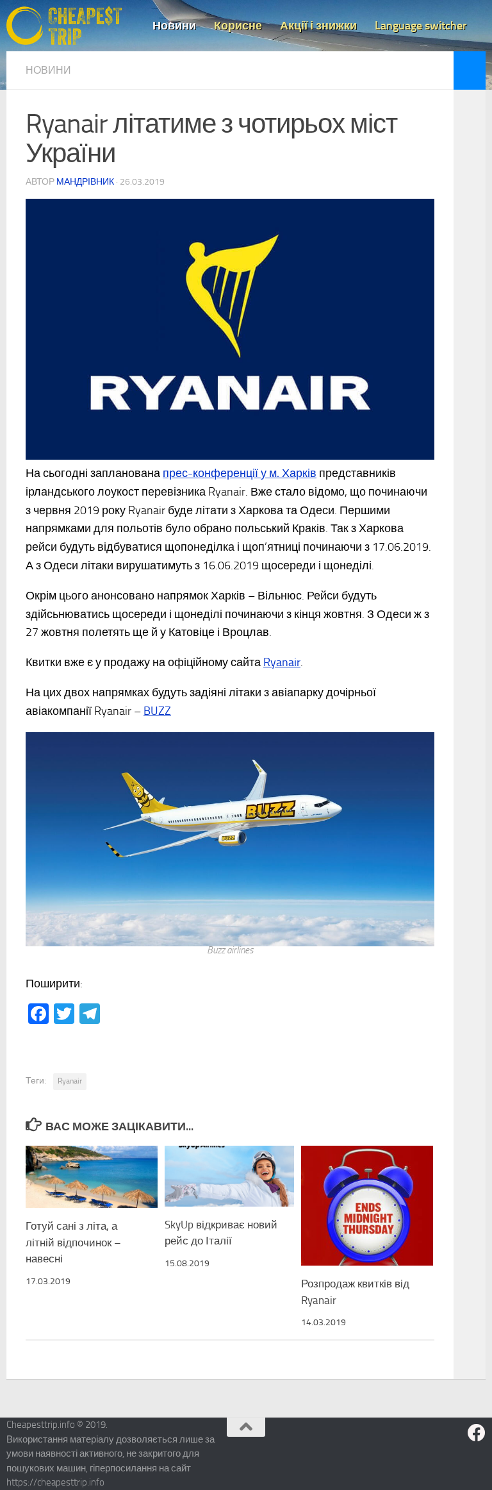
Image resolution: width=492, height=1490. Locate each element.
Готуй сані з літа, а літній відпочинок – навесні (73, 1242)
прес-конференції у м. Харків (239, 473)
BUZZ (157, 711)
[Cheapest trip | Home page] (64, 25)
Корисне (238, 26)
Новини (174, 26)
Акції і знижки (318, 26)
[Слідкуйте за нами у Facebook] (477, 1433)
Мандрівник (85, 181)
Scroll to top (246, 1427)
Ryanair (281, 662)
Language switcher (421, 26)
